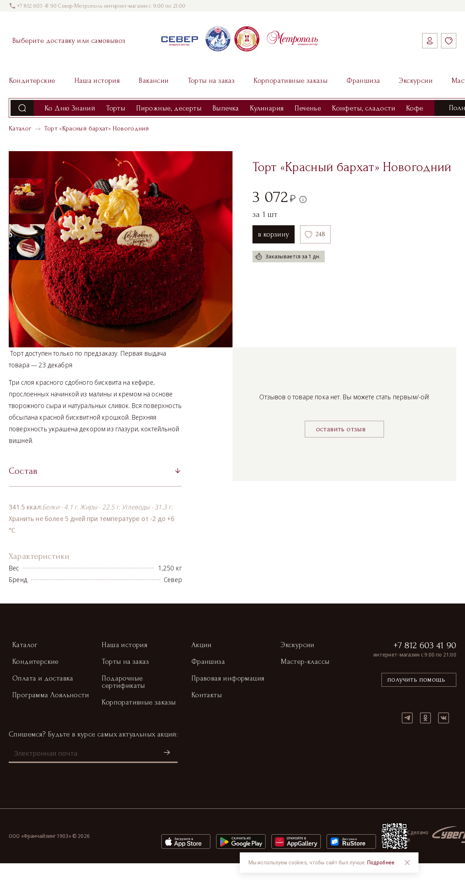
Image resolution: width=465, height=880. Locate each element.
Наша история (97, 81)
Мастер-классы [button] (305, 662)
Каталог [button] (25, 645)
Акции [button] (201, 645)
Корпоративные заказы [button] (139, 702)
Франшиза (363, 81)
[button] (95, 473)
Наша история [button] (124, 645)
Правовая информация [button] (228, 678)
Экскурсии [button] (298, 645)
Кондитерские (32, 81)
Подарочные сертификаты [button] (123, 682)
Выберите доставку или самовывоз (68, 41)
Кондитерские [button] (35, 662)
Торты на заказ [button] (125, 662)
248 (321, 234)
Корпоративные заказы (291, 81)
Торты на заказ (211, 81)
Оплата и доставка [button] (42, 678)
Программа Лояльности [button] (50, 695)
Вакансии (154, 81)
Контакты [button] (206, 695)
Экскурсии (416, 81)
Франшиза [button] (208, 662)
